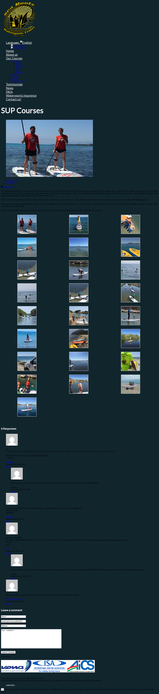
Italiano (22, 45)
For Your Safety (17, 81)
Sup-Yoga (15, 77)
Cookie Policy (10, 685)
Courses (5, 187)
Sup (17, 68)
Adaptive (14, 79)
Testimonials (14, 84)
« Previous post (12, 180)
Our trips (14, 74)
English (22, 48)
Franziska (10, 462)
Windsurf (19, 66)
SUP (11, 187)
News (9, 88)
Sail (17, 70)
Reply (8, 466)
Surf (17, 63)
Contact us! (13, 99)
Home (10, 50)
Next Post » (10, 183)
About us (12, 54)
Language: (13, 42)
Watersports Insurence (21, 95)
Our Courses (14, 58)
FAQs (9, 91)
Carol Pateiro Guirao (14, 599)
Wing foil (19, 72)
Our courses (15, 61)
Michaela (9, 517)
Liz (7, 549)
